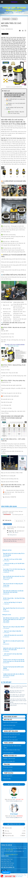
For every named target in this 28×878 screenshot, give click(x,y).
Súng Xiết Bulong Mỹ (10, 737)
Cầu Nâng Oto (8, 775)
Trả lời (10, 532)
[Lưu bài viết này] (25, 30)
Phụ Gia (7, 764)
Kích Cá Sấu (7, 778)
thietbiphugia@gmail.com (11, 854)
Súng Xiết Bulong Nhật (11, 740)
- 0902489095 (19, 816)
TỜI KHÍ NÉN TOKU (9, 752)
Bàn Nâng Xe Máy (10, 716)
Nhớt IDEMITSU (8, 770)
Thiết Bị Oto (8, 773)
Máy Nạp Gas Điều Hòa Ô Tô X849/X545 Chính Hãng (17, 691)
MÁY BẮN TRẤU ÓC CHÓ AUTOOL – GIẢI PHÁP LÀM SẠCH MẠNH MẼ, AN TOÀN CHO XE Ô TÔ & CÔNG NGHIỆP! (14, 95)
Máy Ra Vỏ (8, 719)
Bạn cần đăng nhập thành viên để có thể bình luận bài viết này (13, 540)
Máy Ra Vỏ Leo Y (8, 728)
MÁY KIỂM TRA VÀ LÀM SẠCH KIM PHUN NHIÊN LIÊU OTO (17, 695)
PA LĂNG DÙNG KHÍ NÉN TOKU (12, 749)
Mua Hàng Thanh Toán (7, 859)
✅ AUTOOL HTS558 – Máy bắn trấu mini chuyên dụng (16, 112)
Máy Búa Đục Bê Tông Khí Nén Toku (12, 746)
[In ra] (23, 30)
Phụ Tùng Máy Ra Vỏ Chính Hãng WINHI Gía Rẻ (18, 704)
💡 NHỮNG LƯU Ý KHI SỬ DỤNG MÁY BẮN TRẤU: (15, 104)
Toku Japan (8, 743)
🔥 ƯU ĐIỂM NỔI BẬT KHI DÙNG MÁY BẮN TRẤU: (15, 99)
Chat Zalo (6, 872)
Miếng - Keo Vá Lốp (9, 758)
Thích (15, 532)
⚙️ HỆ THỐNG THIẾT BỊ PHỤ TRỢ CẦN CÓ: (14, 108)
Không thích (12, 534)
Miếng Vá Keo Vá (10, 755)
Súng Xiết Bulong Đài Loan (12, 734)
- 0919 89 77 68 (19, 799)
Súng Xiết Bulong (11, 731)
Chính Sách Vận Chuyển (7, 865)
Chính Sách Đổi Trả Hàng (7, 863)
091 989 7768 (9, 849)
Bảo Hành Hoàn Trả (6, 861)
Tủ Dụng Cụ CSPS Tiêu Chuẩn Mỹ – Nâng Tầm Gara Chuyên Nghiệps (15, 687)
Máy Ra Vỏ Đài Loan (9, 725)
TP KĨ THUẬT (14, 814)
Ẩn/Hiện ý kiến (7, 524)
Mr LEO (14, 797)
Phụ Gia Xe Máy (8, 767)
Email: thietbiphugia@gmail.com (14, 801)
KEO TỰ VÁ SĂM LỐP (9, 761)
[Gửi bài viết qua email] (20, 30)
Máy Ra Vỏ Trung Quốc (10, 722)
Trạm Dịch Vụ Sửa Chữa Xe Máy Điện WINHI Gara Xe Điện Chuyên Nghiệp (18, 700)
